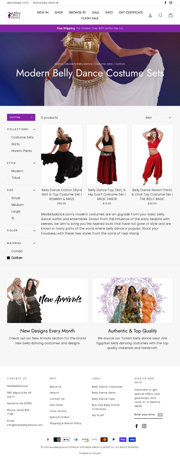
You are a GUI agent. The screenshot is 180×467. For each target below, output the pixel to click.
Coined (16, 251)
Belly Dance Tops (103, 399)
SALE (95, 12)
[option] (90, 28)
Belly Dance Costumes (107, 386)
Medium (17, 205)
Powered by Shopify (90, 453)
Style (11, 163)
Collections (17, 129)
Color (12, 230)
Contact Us (57, 399)
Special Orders (60, 417)
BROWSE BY (77, 12)
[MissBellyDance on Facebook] (136, 426)
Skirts (15, 144)
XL (13, 218)
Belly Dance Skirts (104, 392)
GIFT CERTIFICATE (131, 12)
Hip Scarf (98, 415)
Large (15, 211)
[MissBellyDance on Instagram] (144, 426)
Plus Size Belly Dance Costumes (106, 407)
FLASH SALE (90, 18)
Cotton (15, 117)
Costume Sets (22, 137)
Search (54, 392)
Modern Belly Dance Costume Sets (89, 64)
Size (10, 190)
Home (59, 64)
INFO (109, 12)
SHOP (59, 12)
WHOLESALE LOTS (18, 3)
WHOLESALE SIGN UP (45, 3)
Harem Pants (21, 151)
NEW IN (43, 12)
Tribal (15, 178)
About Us (56, 386)
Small (15, 198)
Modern (17, 171)
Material (14, 243)
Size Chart (56, 405)
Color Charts (58, 411)
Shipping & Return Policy (66, 423)
